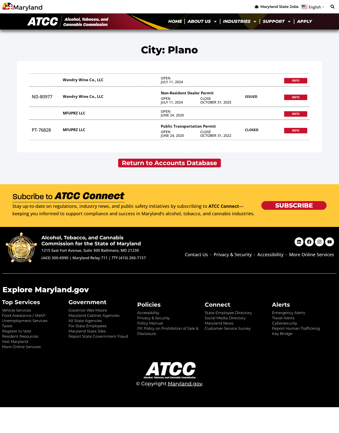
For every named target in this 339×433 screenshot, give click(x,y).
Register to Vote (16, 331)
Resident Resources (20, 336)
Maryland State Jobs (87, 331)
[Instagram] (319, 241)
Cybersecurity (284, 323)
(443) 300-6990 (54, 257)
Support (274, 21)
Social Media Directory (225, 318)
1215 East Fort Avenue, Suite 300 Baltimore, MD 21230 (90, 250)
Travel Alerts (283, 318)
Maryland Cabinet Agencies (93, 315)
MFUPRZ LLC (74, 112)
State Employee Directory (228, 312)
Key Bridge (282, 333)
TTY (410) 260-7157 (129, 257)
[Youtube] (329, 241)
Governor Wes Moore (87, 310)
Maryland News (219, 323)
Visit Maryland (15, 341)
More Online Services (311, 254)
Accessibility (270, 254)
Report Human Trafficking (296, 328)
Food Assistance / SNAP (23, 315)
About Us (199, 21)
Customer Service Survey (228, 328)
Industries (236, 21)
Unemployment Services (24, 320)
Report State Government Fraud (98, 336)
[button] (332, 7)
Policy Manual (150, 323)
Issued (251, 96)
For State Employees (87, 326)
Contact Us (196, 254)
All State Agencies (85, 320)
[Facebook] (309, 241)
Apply (304, 21)
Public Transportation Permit (188, 126)
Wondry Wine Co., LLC (83, 79)
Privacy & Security (233, 254)
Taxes (7, 326)
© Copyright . (169, 384)
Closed (251, 129)
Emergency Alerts (288, 312)
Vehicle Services (16, 310)
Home (175, 21)
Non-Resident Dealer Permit (187, 92)
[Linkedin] (299, 241)
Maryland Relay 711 (90, 257)
